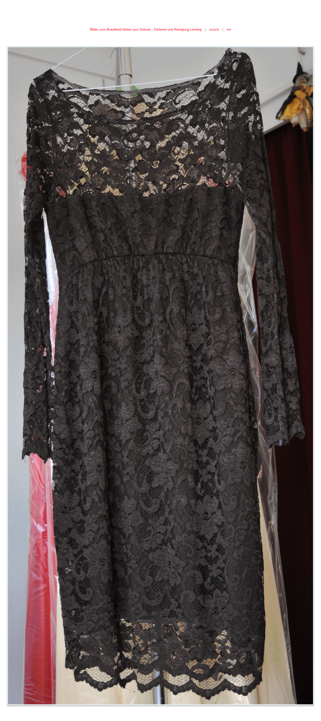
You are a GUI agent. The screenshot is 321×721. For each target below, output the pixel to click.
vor (229, 29)
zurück (214, 29)
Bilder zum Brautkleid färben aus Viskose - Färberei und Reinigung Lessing (146, 29)
